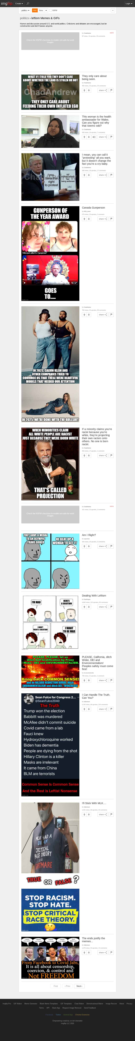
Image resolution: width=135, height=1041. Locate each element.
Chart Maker (79, 1004)
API (48, 1008)
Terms (41, 1008)
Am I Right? (89, 535)
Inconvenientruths (89, 673)
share (101, 90)
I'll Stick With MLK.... (94, 803)
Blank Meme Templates (49, 1004)
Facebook (49, 1015)
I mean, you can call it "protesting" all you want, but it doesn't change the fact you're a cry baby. (96, 159)
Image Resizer (111, 1004)
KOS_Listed (87, 211)
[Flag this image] (111, 90)
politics (24, 10)
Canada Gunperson (93, 207)
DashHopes (87, 599)
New (41, 10)
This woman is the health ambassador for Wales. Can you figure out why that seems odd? (96, 121)
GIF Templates (66, 1004)
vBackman (87, 701)
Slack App (56, 1008)
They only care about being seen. (94, 77)
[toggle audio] (94, 137)
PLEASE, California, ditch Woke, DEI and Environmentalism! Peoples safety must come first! (97, 663)
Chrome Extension (82, 1015)
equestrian (87, 538)
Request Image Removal (71, 1008)
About (121, 1004)
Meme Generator (30, 1004)
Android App (68, 1015)
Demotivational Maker (94, 1004)
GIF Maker (18, 1004)
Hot (34, 10)
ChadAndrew (87, 33)
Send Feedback (90, 1008)
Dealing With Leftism (94, 595)
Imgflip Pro (7, 1004)
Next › (79, 986)
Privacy (129, 1004)
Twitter (58, 1015)
